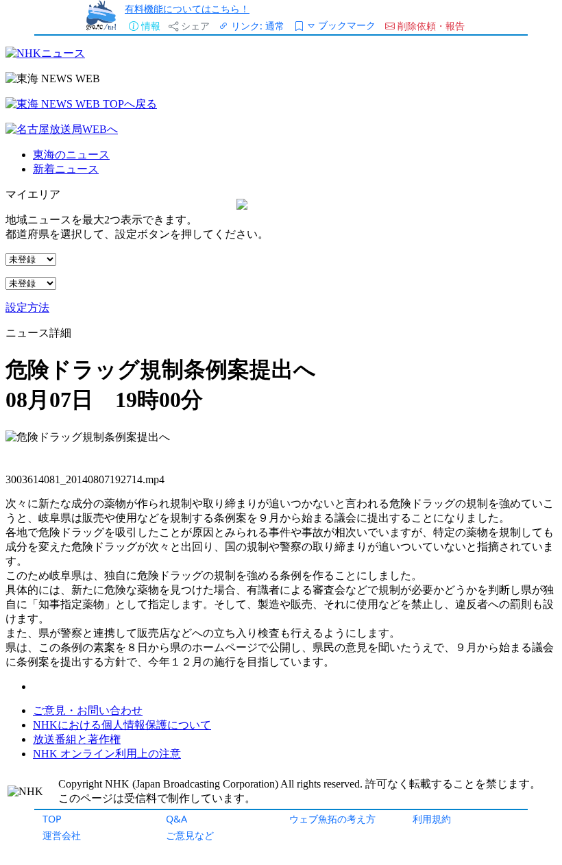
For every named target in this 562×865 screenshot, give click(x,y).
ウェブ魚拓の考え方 (332, 818)
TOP (52, 818)
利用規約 (432, 818)
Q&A (176, 818)
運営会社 (61, 835)
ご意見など (190, 835)
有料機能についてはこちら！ (187, 8)
